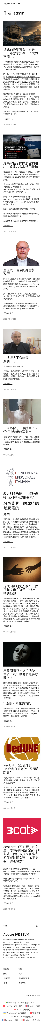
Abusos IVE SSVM (11, 3)
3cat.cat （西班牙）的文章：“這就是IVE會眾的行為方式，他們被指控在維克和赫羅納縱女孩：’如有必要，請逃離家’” (22, 854)
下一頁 (36, 926)
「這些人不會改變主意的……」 (17, 359)
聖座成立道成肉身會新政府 (19, 271)
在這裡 (8, 782)
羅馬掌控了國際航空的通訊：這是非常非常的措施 (20, 165)
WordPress (33, 995)
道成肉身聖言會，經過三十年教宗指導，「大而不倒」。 (20, 53)
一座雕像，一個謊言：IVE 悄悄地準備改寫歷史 (21, 429)
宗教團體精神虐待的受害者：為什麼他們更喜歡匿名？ (20, 674)
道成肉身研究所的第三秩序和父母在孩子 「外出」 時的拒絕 (21, 589)
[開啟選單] (39, 3)
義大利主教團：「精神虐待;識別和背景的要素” (20, 495)
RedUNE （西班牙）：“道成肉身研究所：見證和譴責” (21, 768)
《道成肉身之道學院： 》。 (23, 76)
